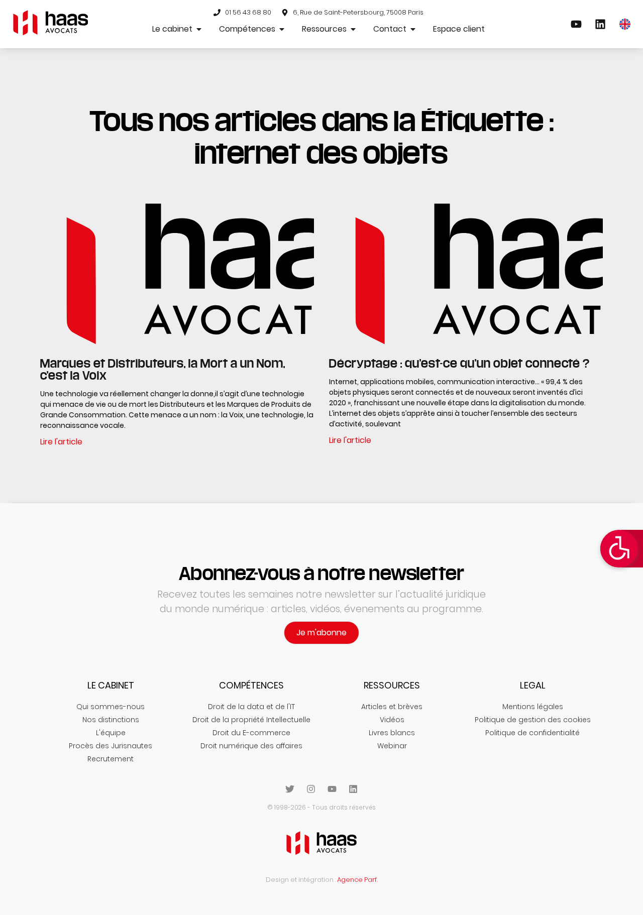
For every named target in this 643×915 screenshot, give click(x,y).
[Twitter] (289, 788)
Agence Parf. (357, 879)
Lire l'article (61, 441)
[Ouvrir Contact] (413, 29)
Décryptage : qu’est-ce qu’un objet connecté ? (459, 363)
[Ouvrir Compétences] (282, 29)
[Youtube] (332, 788)
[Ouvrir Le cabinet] (199, 29)
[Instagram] (310, 788)
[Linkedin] (353, 788)
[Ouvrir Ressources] (353, 29)
